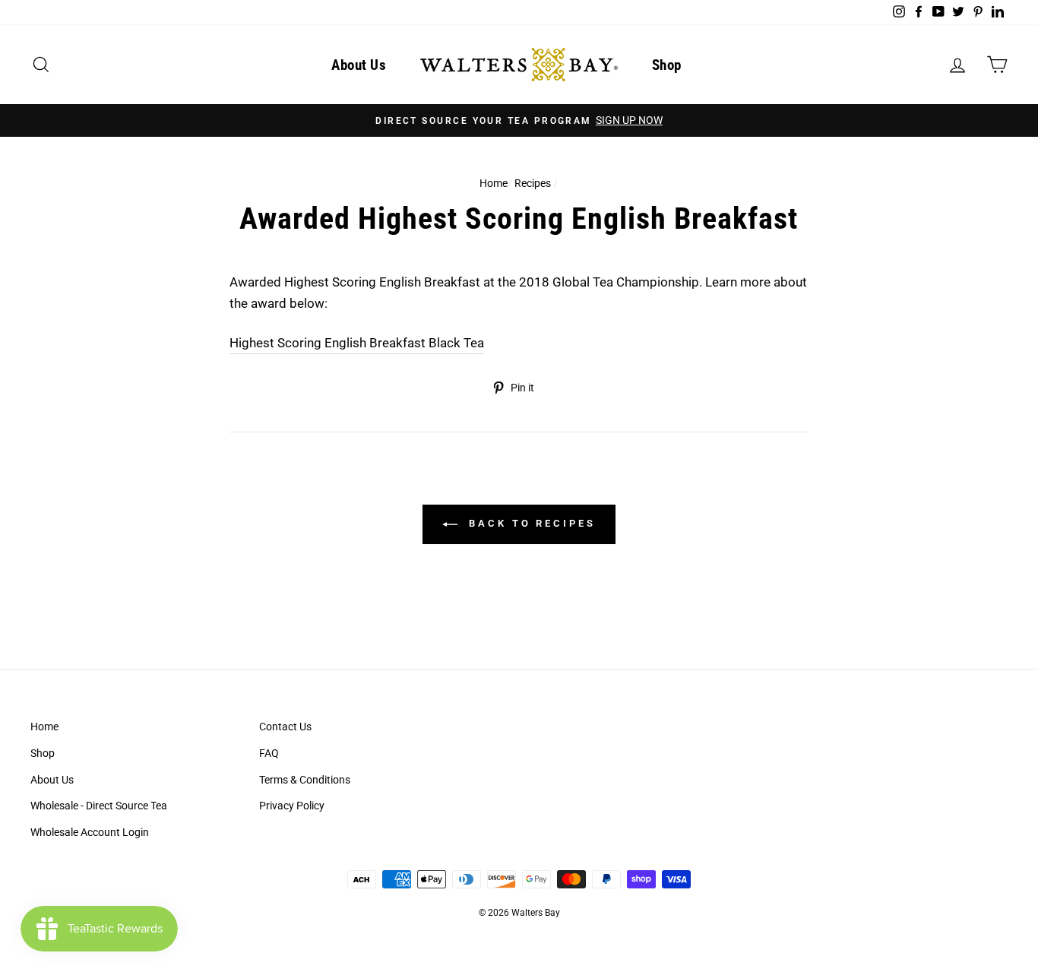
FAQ (269, 753)
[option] (519, 120)
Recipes (532, 183)
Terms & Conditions (304, 780)
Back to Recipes (529, 524)
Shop (667, 65)
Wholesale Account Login (89, 832)
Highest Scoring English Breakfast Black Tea (356, 342)
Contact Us (285, 726)
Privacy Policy (291, 805)
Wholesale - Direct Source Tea (98, 805)
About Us (358, 65)
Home (493, 183)
